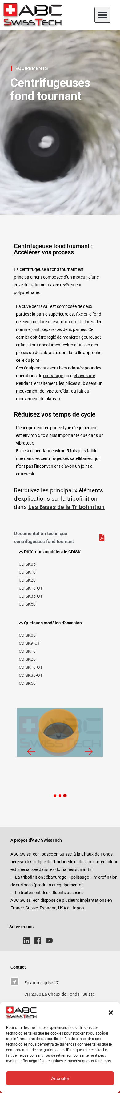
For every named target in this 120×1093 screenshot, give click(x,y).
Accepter (60, 1078)
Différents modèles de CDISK (52, 551)
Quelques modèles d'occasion (53, 622)
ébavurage (84, 375)
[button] (111, 1013)
